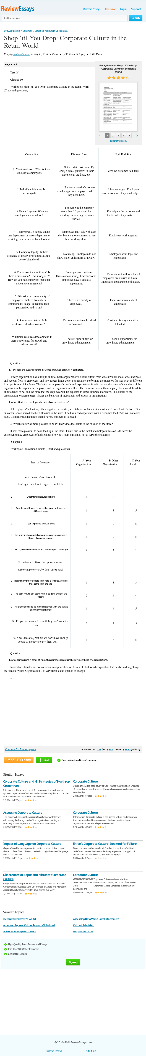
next (137, 135)
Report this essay (118, 140)
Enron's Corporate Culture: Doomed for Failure (105, 844)
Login (123, 9)
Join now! (110, 9)
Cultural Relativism (83, 925)
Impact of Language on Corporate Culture (32, 844)
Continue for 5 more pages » (20, 749)
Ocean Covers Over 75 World (19, 919)
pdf (111, 749)
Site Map (91, 1051)
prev (100, 135)
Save (46, 760)
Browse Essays (91, 9)
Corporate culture (83, 931)
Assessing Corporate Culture (22, 813)
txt (99, 749)
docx (128, 749)
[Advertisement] (73, 708)
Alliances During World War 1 (19, 931)
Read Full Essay (19, 760)
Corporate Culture (85, 781)
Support (136, 9)
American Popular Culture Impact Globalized (29, 925)
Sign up (73, 962)
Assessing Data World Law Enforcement (96, 919)
